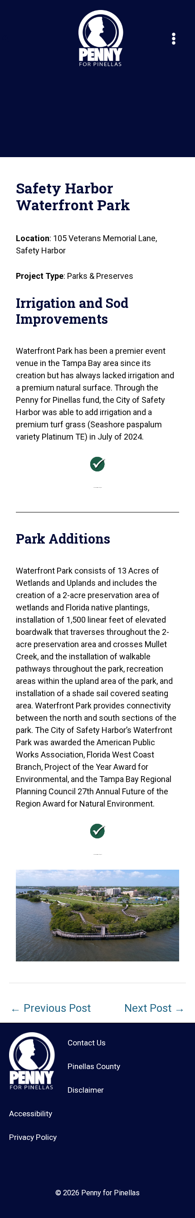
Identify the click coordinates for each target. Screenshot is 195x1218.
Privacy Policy (33, 1137)
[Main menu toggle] (173, 39)
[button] (6, 39)
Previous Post (50, 1008)
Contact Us (87, 1042)
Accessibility (30, 1113)
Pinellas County (94, 1066)
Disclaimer (86, 1089)
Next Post (154, 1008)
